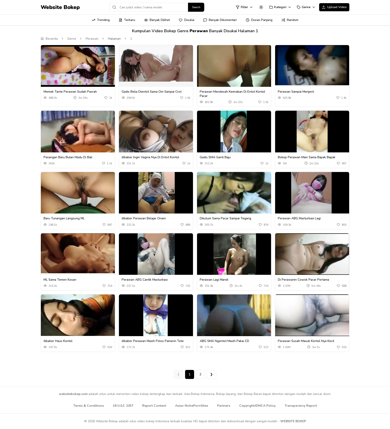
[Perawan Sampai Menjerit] (312, 65)
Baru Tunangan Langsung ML (64, 218)
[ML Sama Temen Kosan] (78, 253)
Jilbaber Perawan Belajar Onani (144, 218)
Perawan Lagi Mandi (214, 280)
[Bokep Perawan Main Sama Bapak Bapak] (312, 131)
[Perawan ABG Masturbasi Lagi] (312, 194)
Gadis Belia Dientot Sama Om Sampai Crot (151, 91)
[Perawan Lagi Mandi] (234, 254)
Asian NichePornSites (191, 406)
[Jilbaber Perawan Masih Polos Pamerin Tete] (156, 315)
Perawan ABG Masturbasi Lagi (299, 218)
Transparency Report (301, 406)
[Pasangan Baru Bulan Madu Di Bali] (78, 132)
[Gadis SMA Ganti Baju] (234, 133)
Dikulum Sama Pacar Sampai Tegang (225, 218)
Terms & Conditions (88, 406)
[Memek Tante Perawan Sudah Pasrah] (78, 66)
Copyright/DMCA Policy (257, 406)
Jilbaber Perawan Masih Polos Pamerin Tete (153, 341)
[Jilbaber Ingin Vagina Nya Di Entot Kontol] (156, 131)
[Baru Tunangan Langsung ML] (78, 193)
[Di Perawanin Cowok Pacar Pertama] (312, 254)
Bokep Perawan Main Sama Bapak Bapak (306, 157)
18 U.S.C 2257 (123, 406)
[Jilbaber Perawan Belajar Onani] (156, 193)
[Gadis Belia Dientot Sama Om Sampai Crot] (156, 63)
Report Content (154, 406)
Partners (223, 406)
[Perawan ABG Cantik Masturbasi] (156, 254)
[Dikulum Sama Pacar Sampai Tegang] (234, 199)
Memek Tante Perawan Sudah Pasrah (70, 91)
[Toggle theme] (261, 7)
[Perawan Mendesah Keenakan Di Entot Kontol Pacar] (234, 66)
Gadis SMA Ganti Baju (215, 157)
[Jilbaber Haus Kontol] (78, 315)
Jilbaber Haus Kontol (58, 341)
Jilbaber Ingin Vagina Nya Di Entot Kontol (150, 157)
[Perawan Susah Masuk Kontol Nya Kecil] (312, 315)
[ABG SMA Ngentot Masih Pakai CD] (234, 322)
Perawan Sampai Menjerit (296, 91)
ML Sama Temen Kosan (60, 280)
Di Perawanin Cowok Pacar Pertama (303, 280)
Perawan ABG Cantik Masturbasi (145, 280)
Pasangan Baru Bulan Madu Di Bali (68, 157)
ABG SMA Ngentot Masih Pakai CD (224, 341)
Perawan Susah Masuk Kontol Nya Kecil (306, 341)
